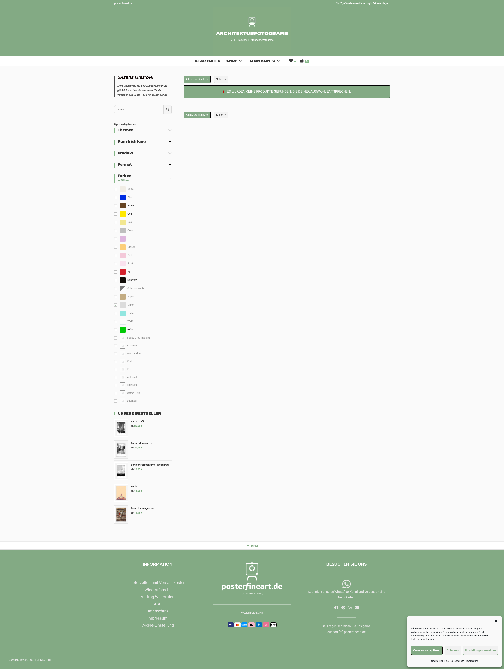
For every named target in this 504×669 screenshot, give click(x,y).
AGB (157, 604)
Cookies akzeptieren (426, 650)
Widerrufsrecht (158, 589)
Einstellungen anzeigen (480, 650)
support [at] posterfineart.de (346, 632)
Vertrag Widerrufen (157, 597)
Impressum (472, 661)
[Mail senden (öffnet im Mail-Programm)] (357, 607)
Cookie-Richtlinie (440, 661)
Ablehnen (453, 650)
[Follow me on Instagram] (350, 608)
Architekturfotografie (262, 39)
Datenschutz (457, 661)
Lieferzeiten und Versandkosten (157, 582)
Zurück (254, 545)
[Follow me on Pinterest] (343, 608)
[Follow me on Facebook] (336, 608)
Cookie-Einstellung (157, 625)
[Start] (232, 39)
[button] (496, 621)
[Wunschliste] (291, 61)
